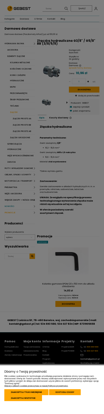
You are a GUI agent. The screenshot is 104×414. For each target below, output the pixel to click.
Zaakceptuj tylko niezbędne (26, 392)
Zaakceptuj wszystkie (23, 398)
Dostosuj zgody (65, 392)
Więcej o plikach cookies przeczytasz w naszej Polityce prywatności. (36, 385)
